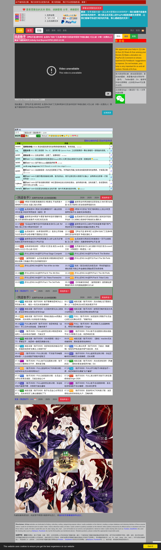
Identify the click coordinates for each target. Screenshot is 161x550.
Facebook (42, 531)
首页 (29, 30)
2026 (82, 198)
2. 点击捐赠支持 (51, 21)
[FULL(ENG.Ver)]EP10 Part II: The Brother (92, 254)
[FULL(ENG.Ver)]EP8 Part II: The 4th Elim (42, 273)
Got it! (150, 546)
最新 (126, 36)
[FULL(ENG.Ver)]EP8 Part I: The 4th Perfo (92, 273)
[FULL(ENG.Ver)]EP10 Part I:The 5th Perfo (92, 258)
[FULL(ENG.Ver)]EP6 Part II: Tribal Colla (92, 278)
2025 (89, 198)
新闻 (53, 30)
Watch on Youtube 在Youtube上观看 (30, 100)
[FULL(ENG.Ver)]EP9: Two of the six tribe (42, 266)
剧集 (65, 30)
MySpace (35, 531)
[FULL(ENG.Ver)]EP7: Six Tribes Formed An (43, 278)
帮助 (118, 36)
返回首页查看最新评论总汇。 (71, 515)
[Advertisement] (58, 120)
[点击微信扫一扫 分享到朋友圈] (120, 99)
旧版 (39, 30)
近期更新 (107, 113)
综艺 (59, 30)
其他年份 (105, 198)
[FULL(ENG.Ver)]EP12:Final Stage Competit (43, 254)
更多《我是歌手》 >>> (24, 291)
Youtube (126, 529)
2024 (97, 198)
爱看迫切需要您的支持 (92, 8)
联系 (138, 30)
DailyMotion (133, 529)
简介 (132, 30)
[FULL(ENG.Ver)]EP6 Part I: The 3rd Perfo (42, 282)
